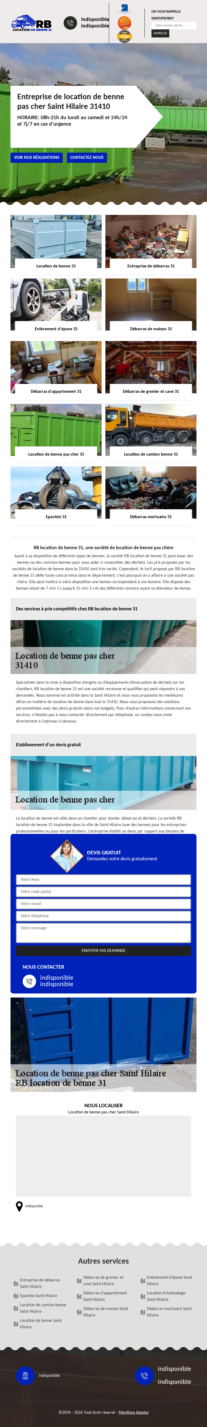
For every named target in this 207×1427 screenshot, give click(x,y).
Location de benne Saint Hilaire (41, 1324)
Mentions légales (134, 1413)
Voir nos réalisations (36, 158)
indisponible (95, 19)
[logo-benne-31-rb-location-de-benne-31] (32, 23)
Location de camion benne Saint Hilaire (43, 1308)
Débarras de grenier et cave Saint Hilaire (103, 1280)
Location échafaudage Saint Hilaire (166, 1296)
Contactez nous (87, 158)
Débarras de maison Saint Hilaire (105, 1312)
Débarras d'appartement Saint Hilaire (105, 1296)
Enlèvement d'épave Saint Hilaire (169, 1280)
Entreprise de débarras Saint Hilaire (40, 1283)
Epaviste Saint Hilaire (38, 1296)
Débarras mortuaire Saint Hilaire (169, 1312)
